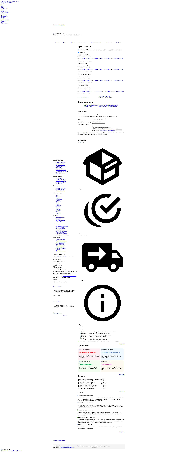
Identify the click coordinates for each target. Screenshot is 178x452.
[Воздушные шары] (113, 105)
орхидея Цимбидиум (86, 58)
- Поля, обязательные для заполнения (101, 127)
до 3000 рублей (4, 8)
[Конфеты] (87, 105)
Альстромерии (4, 11)
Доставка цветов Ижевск (65, 446)
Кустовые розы (4, 16)
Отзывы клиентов (57, 286)
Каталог (65, 42)
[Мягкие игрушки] (103, 105)
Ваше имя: (80, 119)
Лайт (82, 52)
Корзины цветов (4, 23)
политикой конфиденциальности (107, 130)
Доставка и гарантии (96, 42)
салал (121, 58)
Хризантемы (4, 15)
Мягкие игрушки (103, 106)
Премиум (83, 85)
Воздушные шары (112, 106)
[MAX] (14, 450)
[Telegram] (3, 450)
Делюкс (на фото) (85, 74)
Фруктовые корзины (5, 12)
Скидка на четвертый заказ (88, 417)
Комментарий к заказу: (83, 124)
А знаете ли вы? (57, 301)
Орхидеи (3, 17)
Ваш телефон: (81, 121)
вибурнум (108, 58)
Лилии (2, 10)
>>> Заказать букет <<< (83, 97)
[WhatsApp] (9, 450)
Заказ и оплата (82, 42)
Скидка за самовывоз (87, 424)
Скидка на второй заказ (87, 402)
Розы (2, 5)
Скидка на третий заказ (87, 410)
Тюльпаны (3, 21)
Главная (57, 42)
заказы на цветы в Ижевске (69, 276)
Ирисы (2, 22)
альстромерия (98, 58)
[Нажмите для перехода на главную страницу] (59, 25)
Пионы (2, 7)
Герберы (3, 13)
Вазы (91, 106)
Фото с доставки (57, 313)
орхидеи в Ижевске (86, 132)
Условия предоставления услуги (66, 447)
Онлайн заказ (119, 42)
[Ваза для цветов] (94, 105)
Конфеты (86, 106)
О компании (108, 42)
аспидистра (116, 58)
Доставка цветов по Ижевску (60, 256)
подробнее (121, 343)
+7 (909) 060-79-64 (14, 1)
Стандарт (83, 63)
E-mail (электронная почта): (84, 122)
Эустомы (3, 18)
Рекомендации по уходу (104, 96)
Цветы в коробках (5, 20)
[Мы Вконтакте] (19, 450)
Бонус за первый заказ (87, 395)
